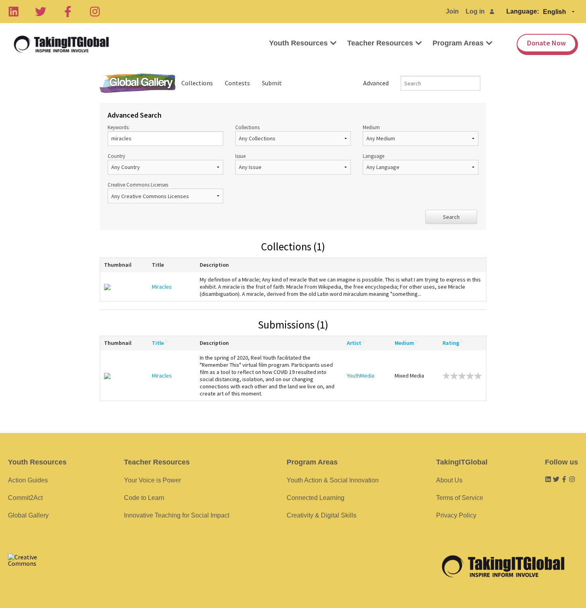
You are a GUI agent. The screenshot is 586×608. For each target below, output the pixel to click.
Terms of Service (459, 497)
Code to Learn (144, 497)
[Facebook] (67, 11)
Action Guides (28, 480)
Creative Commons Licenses (138, 184)
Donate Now (546, 42)
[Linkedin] (13, 11)
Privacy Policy (456, 515)
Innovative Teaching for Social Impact (176, 515)
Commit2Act (25, 497)
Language (373, 156)
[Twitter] (40, 11)
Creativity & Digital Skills (321, 515)
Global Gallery (137, 83)
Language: (522, 11)
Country (116, 156)
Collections (197, 83)
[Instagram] (94, 11)
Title (158, 342)
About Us (449, 480)
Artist (354, 342)
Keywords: (119, 127)
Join (452, 11)
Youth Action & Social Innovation (333, 480)
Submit (272, 83)
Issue (240, 156)
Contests (237, 83)
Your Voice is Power (152, 480)
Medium (371, 127)
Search (451, 216)
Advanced (376, 83)
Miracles (162, 286)
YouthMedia (360, 375)
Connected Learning (315, 497)
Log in (475, 11)
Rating (450, 342)
